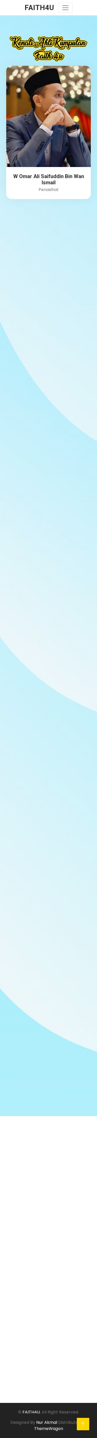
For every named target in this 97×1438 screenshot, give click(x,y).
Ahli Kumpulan (25, 1247)
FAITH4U (31, 1412)
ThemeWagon (48, 1429)
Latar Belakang (26, 1239)
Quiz (15, 1231)
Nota (16, 1222)
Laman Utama (25, 1214)
